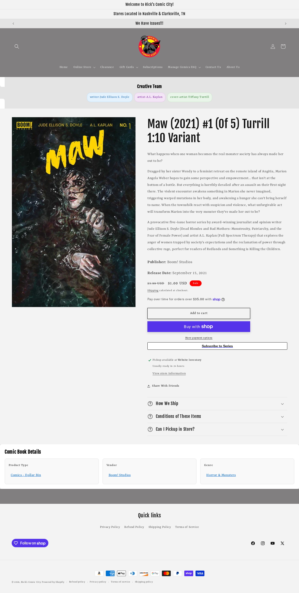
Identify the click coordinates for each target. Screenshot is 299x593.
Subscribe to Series (217, 346)
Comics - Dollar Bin (26, 475)
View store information (169, 373)
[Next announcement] (286, 23)
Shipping (153, 290)
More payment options (199, 337)
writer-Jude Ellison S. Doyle (109, 97)
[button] (17, 46)
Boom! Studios (120, 475)
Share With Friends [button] (165, 386)
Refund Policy (134, 527)
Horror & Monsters (221, 475)
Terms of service (120, 582)
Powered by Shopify (53, 582)
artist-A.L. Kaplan (150, 97)
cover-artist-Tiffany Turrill (189, 97)
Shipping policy (144, 582)
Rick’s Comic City (31, 582)
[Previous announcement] (13, 23)
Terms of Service (187, 527)
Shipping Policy (160, 527)
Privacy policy (98, 582)
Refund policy (77, 582)
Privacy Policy (110, 527)
